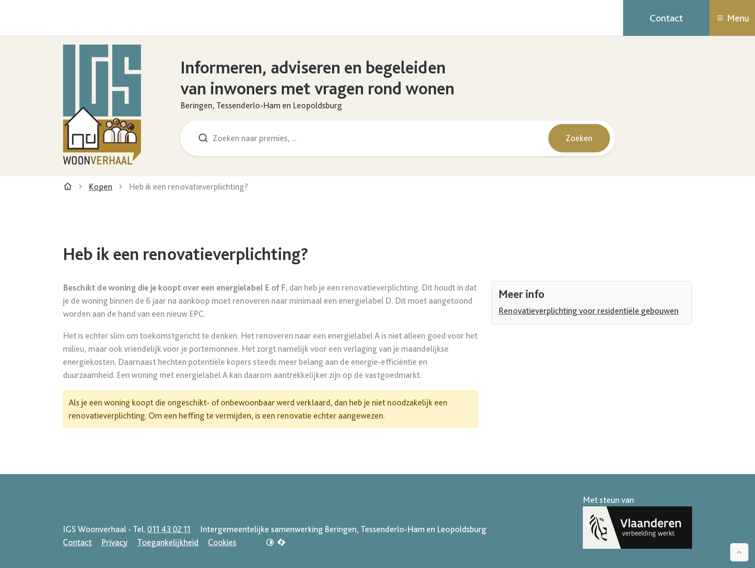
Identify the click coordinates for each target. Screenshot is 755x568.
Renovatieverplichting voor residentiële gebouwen (589, 310)
